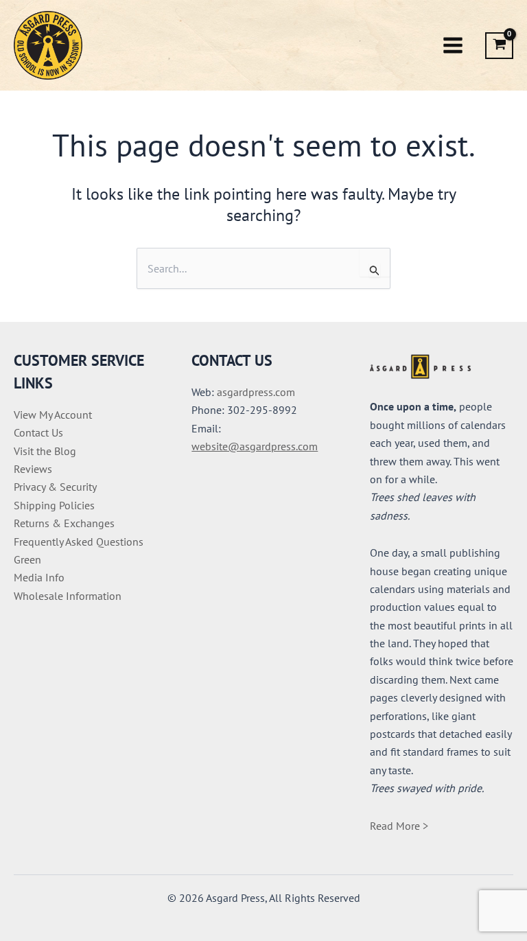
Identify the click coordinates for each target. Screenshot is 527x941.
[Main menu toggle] (452, 45)
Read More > (399, 826)
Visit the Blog (45, 451)
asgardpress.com (256, 392)
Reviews (33, 469)
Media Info (39, 577)
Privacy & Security (55, 486)
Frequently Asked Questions (78, 541)
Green (27, 559)
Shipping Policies (54, 505)
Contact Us (38, 432)
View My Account (53, 414)
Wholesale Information (67, 596)
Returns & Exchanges (64, 523)
